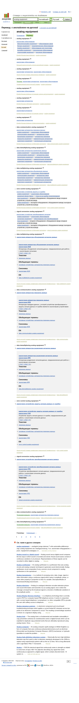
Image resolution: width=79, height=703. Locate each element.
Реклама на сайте (37, 660)
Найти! (67, 19)
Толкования (17, 22)
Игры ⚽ (46, 22)
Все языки (4, 41)
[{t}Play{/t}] (30, 38)
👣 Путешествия (7, 662)
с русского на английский (48, 28)
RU (69, 12)
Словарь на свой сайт (60, 12)
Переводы (28, 22)
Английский (5, 35)
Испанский (4, 44)
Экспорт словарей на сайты (9, 665)
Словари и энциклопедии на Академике (30, 15)
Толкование (21, 35)
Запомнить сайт (46, 12)
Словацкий (4, 50)
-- (32, 65)
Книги (37, 22)
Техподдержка (28, 660)
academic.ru (6, 22)
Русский (4, 47)
